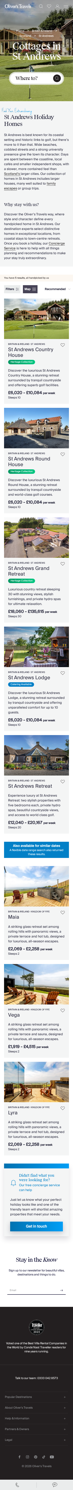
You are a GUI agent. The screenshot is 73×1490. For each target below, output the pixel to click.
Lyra (13, 1113)
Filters (10, 289)
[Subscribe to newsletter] (62, 1289)
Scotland (25, 36)
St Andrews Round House (29, 462)
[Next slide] (66, 319)
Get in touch (36, 1226)
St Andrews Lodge (29, 678)
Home (20, 31)
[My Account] (57, 6)
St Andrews (46, 36)
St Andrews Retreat (30, 786)
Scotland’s (12, 174)
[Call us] (18, 1485)
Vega (14, 1015)
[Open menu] (66, 6)
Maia (13, 917)
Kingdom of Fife (40, 912)
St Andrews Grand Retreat (28, 571)
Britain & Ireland (42, 31)
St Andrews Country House (30, 352)
